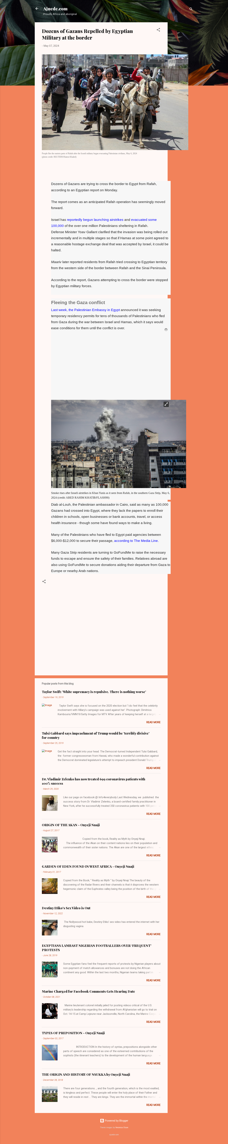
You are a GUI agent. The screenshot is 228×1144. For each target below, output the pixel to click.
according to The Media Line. (136, 541)
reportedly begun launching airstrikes (95, 220)
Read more (153, 722)
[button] (158, 30)
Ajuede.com (55, 8)
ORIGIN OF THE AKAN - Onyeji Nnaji (71, 825)
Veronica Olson (121, 1127)
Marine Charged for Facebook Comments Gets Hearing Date (88, 991)
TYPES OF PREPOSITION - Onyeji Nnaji (73, 1033)
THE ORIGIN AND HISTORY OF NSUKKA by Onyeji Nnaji (86, 1074)
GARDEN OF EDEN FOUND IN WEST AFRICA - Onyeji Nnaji (88, 866)
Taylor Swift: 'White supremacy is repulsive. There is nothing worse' (94, 692)
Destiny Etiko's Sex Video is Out (66, 908)
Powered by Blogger (116, 1120)
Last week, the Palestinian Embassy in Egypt (85, 310)
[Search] (191, 9)
